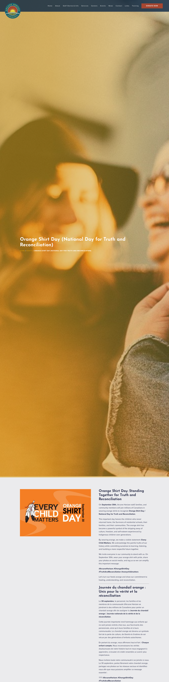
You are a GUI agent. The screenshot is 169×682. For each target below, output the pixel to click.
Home (22, 251)
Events (29, 251)
